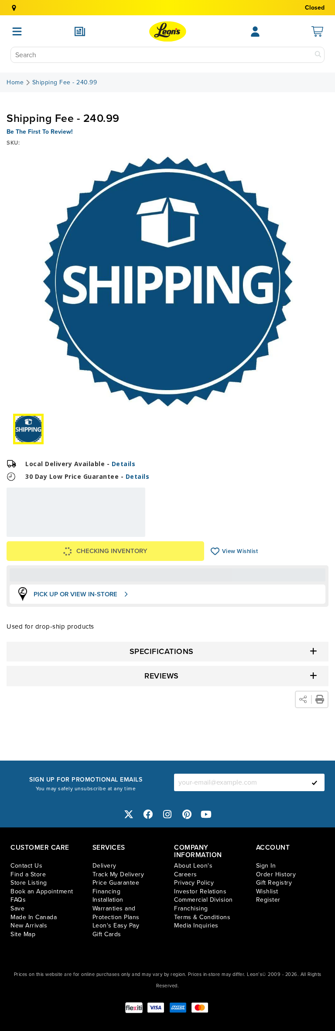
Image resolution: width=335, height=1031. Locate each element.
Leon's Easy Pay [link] (116, 925)
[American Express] (178, 1007)
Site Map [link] (22, 934)
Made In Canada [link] (33, 917)
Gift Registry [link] (274, 882)
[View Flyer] (79, 31)
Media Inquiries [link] (196, 925)
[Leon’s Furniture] (167, 31)
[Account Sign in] (255, 31)
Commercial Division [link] (203, 899)
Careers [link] (185, 874)
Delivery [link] (104, 865)
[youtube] (206, 814)
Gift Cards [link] (106, 934)
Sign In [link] (266, 865)
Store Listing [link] (28, 882)
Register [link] (268, 899)
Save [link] (17, 908)
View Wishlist (215, 551)
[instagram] (167, 814)
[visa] (155, 1007)
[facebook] (148, 814)
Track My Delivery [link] (118, 874)
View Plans (118, 531)
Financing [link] (106, 891)
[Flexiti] (134, 1007)
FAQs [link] (18, 899)
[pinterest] (187, 814)
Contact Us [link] (26, 865)
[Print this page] (319, 699)
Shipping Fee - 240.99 (64, 82)
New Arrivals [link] (28, 925)
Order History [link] (276, 874)
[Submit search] (318, 55)
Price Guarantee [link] (116, 882)
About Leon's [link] (193, 865)
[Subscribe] (314, 782)
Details (124, 464)
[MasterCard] (200, 1007)
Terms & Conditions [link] (202, 917)
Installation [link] (107, 899)
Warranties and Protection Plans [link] (116, 913)
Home (15, 82)
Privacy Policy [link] (194, 882)
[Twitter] (128, 814)
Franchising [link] (191, 908)
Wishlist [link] (267, 891)
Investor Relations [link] (200, 891)
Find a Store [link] (28, 874)
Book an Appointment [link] (41, 891)
